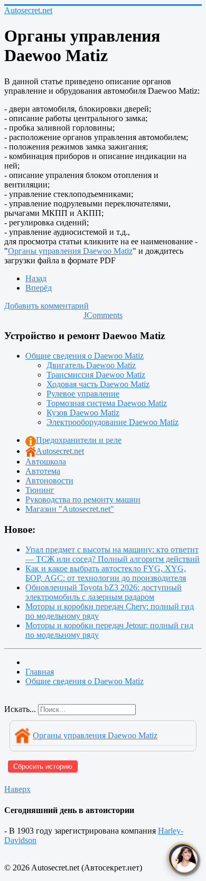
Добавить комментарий (46, 305)
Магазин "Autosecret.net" (69, 508)
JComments (103, 315)
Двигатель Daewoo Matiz (91, 365)
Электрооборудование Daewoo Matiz (112, 422)
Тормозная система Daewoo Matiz (106, 403)
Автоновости (49, 480)
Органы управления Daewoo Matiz (70, 250)
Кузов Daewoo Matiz (82, 412)
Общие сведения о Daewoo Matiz (84, 355)
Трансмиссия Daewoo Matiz (95, 374)
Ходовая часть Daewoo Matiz (97, 384)
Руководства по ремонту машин (83, 499)
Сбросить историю (42, 766)
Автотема (42, 471)
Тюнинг (39, 490)
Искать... (20, 709)
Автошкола (45, 461)
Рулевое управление (82, 393)
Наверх (17, 789)
